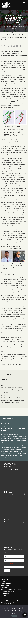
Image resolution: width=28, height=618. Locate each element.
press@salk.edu (5, 426)
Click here (6, 134)
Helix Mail (4, 595)
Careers (3, 581)
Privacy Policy (5, 585)
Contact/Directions (6, 583)
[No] (26, 611)
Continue (14, 615)
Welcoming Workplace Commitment (11, 589)
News (7, 33)
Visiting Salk (4, 579)
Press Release (20, 33)
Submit (7, 571)
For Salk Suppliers (6, 593)
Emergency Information (7, 591)
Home (3, 33)
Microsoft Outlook (6, 597)
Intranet (3, 599)
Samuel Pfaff (16, 144)
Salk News (13, 33)
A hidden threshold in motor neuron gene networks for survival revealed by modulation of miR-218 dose (14, 390)
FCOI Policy (4, 587)
